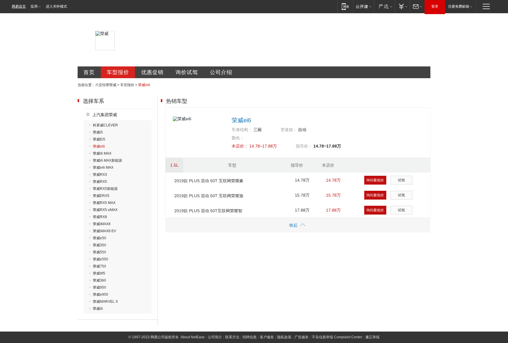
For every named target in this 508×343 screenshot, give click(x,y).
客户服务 (267, 337)
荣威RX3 (100, 175)
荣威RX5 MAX (104, 203)
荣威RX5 (100, 182)
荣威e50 (99, 238)
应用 (34, 6)
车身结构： (242, 129)
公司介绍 (221, 72)
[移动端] (345, 6)
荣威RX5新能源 (105, 189)
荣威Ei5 (99, 139)
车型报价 (118, 72)
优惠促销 (152, 72)
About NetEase (193, 337)
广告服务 (302, 337)
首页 (89, 72)
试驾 (401, 180)
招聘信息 (250, 337)
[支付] (402, 6)
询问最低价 (375, 180)
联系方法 (232, 337)
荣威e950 (100, 294)
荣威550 (99, 252)
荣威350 (99, 245)
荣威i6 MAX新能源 (107, 160)
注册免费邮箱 (458, 6)
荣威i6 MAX (102, 153)
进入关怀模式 (56, 6)
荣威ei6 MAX (103, 167)
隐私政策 (284, 337)
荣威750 (99, 266)
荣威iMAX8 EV (104, 231)
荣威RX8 (100, 217)
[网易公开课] (363, 6)
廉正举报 (372, 337)
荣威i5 (98, 132)
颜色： (238, 137)
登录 (434, 6)
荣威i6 (98, 309)
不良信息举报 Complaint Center (337, 337)
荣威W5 (99, 273)
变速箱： (288, 129)
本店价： (240, 146)
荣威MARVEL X (105, 302)
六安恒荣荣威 (105, 85)
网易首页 (19, 6)
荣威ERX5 (101, 196)
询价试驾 (187, 72)
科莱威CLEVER (105, 125)
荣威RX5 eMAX (105, 210)
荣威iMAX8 (102, 224)
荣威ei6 (99, 146)
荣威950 (99, 287)
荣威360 (99, 280)
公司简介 (215, 337)
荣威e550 (100, 259)
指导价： (304, 146)
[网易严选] (384, 6)
